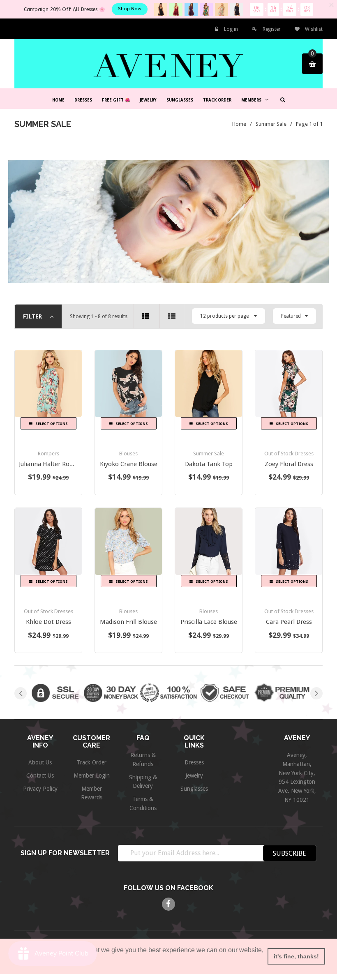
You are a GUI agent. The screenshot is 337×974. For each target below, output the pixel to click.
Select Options (51, 424)
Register (272, 29)
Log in (231, 29)
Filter (33, 316)
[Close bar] (332, 5)
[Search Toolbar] (281, 99)
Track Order (91, 762)
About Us (40, 762)
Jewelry (194, 775)
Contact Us (40, 775)
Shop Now (129, 9)
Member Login (92, 775)
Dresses (194, 762)
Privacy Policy (40, 788)
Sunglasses (194, 788)
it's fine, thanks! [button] (296, 956)
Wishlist (313, 29)
